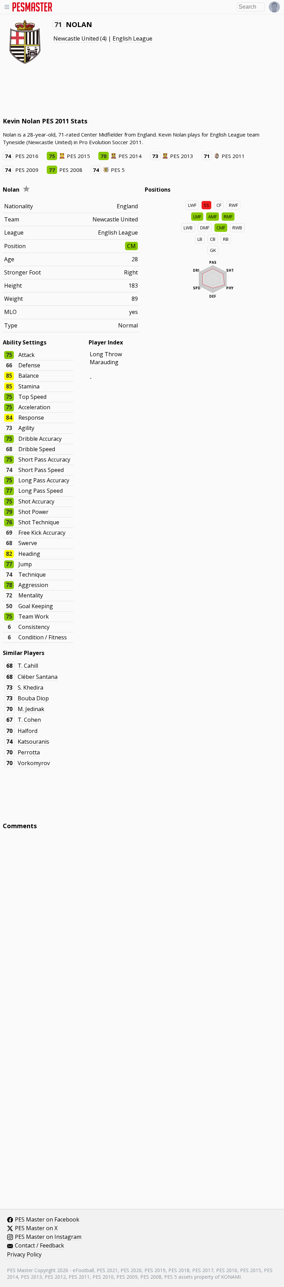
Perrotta (29, 752)
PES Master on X (36, 1228)
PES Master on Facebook (47, 1219)
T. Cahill (28, 665)
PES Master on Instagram (48, 1237)
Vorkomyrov (34, 763)
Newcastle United (76, 38)
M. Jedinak (31, 709)
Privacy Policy (24, 1254)
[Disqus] (142, 928)
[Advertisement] (129, 90)
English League (132, 38)
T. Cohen (29, 720)
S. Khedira (30, 687)
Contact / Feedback (39, 1245)
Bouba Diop (33, 698)
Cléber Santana (37, 677)
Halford (27, 731)
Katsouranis (33, 741)
